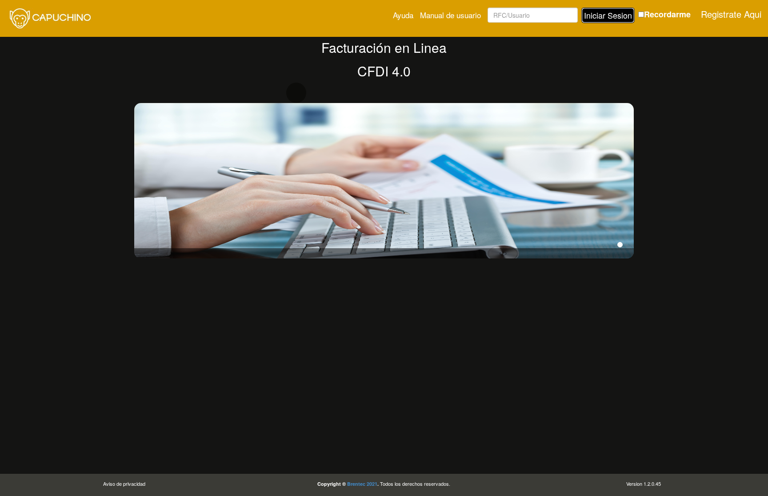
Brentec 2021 (362, 483)
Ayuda (403, 14)
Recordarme (667, 14)
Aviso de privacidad (124, 483)
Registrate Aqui (731, 14)
